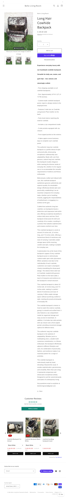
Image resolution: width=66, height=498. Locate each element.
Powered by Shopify (23, 492)
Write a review (32, 409)
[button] (4, 6)
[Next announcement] (63, 2)
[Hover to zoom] (18, 31)
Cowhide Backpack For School (14, 440)
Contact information (57, 494)
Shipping (39, 34)
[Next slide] (31, 33)
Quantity (39, 41)
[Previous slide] (6, 33)
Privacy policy (41, 492)
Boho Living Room (15, 492)
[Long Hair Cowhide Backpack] (9, 60)
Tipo (56, 457)
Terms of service (49, 492)
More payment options (49, 59)
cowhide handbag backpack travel (48, 440)
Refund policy (33, 492)
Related (60, 457)
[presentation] (5, 433)
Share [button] (40, 391)
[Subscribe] (33, 471)
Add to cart (15, 453)
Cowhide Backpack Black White (32, 440)
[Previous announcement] (3, 2)
